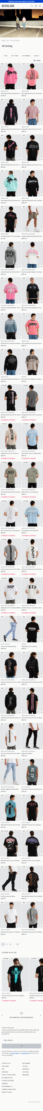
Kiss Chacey (5, 644)
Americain (4, 91)
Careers (5, 1083)
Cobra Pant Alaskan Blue (8, 646)
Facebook (25, 1069)
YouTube (25, 1072)
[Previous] (2, 1015)
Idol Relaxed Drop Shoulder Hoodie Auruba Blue (11, 200)
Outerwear (26, 56)
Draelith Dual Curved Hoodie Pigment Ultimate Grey (11, 272)
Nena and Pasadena (7, 269)
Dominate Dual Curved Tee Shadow (11, 492)
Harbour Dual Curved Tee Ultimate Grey (11, 569)
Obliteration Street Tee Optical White (11, 932)
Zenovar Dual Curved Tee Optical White (11, 753)
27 (18, 944)
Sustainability (7, 1086)
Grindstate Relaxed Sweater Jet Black (11, 379)
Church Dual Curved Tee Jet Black (13, 995)
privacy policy (15, 1053)
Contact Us (6, 1063)
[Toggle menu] (39, 6)
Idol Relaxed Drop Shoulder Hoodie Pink (11, 93)
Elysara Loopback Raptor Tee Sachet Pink (11, 307)
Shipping (5, 1072)
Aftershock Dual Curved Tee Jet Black (11, 165)
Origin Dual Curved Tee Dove (10, 453)
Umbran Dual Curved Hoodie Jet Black (11, 718)
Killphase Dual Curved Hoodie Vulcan (11, 129)
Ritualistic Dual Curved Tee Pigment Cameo (11, 825)
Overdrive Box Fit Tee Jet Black (11, 236)
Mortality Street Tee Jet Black (10, 860)
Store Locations (8, 1080)
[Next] (40, 1015)
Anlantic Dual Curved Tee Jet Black (11, 415)
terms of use (25, 1053)
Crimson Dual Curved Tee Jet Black (11, 682)
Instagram (26, 1063)
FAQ (3, 1069)
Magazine (25, 1075)
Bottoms (14, 56)
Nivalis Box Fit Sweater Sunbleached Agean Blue (11, 343)
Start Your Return (8, 1075)
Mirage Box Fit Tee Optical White (11, 608)
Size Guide (5, 1066)
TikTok (24, 1066)
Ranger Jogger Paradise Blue (10, 789)
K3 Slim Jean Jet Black (8, 896)
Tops (6, 56)
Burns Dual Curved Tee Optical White (11, 530)
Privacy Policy (7, 1092)
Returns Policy (7, 1078)
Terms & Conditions (9, 1089)
